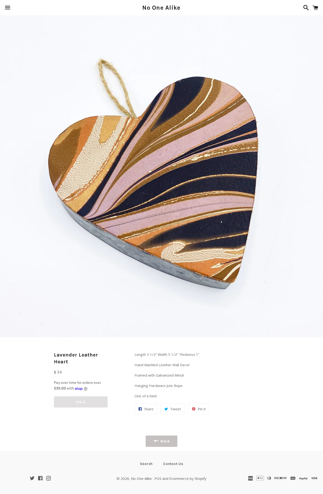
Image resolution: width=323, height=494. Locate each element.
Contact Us (173, 464)
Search (146, 464)
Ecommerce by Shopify (187, 478)
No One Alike (161, 7)
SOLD (81, 402)
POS (158, 478)
